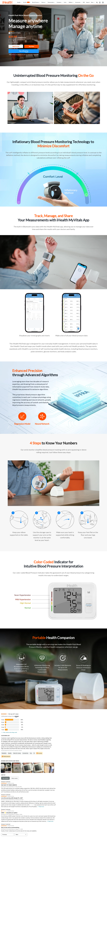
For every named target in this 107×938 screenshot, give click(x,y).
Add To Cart (15, 46)
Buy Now (31, 46)
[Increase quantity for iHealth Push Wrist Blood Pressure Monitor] (13, 40)
